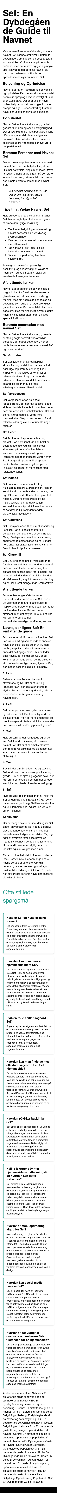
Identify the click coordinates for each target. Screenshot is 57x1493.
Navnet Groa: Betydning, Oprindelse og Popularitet (24, 1446)
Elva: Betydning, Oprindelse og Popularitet (24, 1476)
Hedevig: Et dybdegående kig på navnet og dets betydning (27, 1417)
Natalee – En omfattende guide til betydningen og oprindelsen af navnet (25, 1396)
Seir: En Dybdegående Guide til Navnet (28, 1479)
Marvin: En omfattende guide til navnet (23, 1468)
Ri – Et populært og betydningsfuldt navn (24, 1420)
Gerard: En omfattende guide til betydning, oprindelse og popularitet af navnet (26, 1437)
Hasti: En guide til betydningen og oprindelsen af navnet (27, 1459)
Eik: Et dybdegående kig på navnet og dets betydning (24, 1404)
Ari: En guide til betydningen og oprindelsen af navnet (26, 1465)
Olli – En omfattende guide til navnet (24, 1450)
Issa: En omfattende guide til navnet (24, 1472)
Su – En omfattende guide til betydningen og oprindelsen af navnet (28, 1429)
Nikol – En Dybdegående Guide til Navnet (26, 1454)
